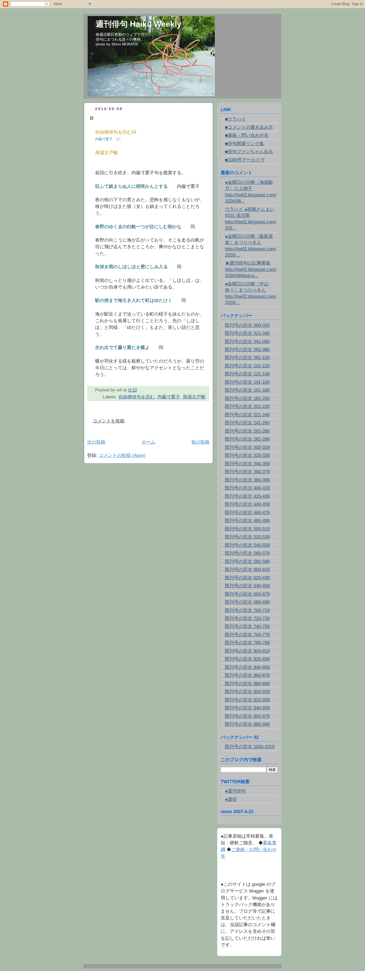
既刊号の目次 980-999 (247, 724)
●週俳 (231, 799)
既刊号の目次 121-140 (247, 373)
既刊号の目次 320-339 (247, 455)
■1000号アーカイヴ (245, 159)
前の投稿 (200, 442)
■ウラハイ (235, 119)
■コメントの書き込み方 (249, 127)
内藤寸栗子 (168, 396)
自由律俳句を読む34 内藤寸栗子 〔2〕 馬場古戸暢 (149, 118)
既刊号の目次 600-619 (247, 569)
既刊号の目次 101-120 (247, 365)
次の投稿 (96, 442)
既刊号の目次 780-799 (247, 642)
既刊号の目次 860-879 (247, 675)
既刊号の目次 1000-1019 (249, 746)
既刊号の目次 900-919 (247, 691)
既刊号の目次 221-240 (247, 414)
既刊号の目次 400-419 (247, 488)
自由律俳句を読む (136, 396)
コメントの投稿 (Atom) (122, 455)
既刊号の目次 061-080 (247, 349)
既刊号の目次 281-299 (247, 439)
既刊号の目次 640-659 (247, 585)
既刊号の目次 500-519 (247, 528)
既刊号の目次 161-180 (247, 390)
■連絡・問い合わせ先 (247, 135)
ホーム (148, 442)
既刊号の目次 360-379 (247, 471)
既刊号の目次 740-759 (247, 626)
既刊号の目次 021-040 (247, 333)
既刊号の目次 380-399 (247, 480)
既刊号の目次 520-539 (247, 536)
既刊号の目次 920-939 (247, 699)
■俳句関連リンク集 (244, 143)
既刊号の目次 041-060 (247, 341)
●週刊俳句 (235, 791)
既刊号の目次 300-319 (247, 447)
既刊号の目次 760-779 (247, 634)
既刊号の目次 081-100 (247, 357)
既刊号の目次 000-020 (247, 325)
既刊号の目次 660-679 (247, 594)
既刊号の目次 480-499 (247, 520)
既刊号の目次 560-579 (247, 553)
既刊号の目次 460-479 (247, 512)
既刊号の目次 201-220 (247, 406)
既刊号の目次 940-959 (247, 707)
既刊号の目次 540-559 (247, 545)
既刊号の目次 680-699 (247, 602)
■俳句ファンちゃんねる (249, 151)
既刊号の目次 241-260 (247, 422)
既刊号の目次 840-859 (247, 667)
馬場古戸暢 (194, 396)
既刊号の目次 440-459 (247, 504)
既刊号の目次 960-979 (247, 716)
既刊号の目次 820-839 (247, 659)
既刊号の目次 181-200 (247, 398)
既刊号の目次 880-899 (247, 683)
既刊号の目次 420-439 (247, 496)
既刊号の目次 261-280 (247, 431)
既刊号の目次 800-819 (247, 651)
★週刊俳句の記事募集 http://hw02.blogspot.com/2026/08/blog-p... (250, 269)
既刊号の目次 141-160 (247, 382)
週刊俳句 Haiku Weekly (138, 24)
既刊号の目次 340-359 (247, 463)
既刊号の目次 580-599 (247, 561)
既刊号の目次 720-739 (247, 618)
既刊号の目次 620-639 (247, 577)
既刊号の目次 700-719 (247, 610)
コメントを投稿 (109, 421)
